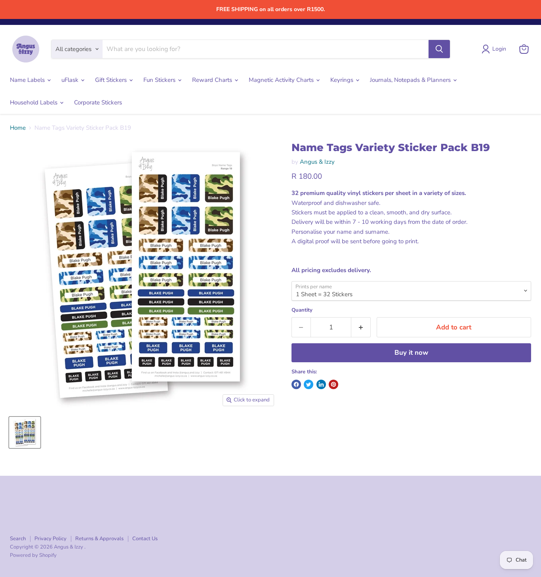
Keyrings (342, 80)
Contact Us (145, 538)
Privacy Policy (50, 538)
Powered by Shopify (33, 555)
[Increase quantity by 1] (361, 327)
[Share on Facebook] (296, 384)
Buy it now (411, 352)
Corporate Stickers (98, 102)
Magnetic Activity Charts (282, 80)
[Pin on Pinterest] (333, 384)
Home (18, 128)
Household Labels (34, 102)
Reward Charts (213, 80)
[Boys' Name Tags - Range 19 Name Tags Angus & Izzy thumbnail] (24, 432)
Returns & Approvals (99, 538)
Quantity (301, 310)
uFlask (70, 80)
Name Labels (28, 80)
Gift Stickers (111, 80)
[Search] (439, 49)
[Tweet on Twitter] (308, 384)
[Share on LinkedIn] (321, 384)
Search (18, 538)
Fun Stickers (160, 80)
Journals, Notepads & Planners (411, 80)
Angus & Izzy (317, 162)
